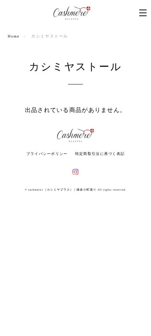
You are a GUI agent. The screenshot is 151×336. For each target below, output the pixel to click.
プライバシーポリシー (47, 154)
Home (14, 36)
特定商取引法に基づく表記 (100, 154)
